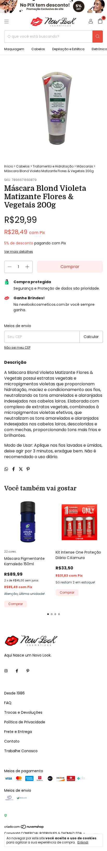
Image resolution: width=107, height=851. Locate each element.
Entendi (82, 842)
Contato (11, 741)
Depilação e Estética (68, 49)
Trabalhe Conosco (21, 750)
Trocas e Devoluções (23, 712)
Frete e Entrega (18, 731)
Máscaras (85, 166)
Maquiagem (14, 49)
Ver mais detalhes (18, 251)
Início (8, 166)
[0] (100, 21)
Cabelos (38, 49)
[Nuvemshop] (24, 828)
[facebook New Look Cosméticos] (17, 671)
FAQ (7, 702)
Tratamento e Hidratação (53, 166)
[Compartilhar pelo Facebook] (14, 469)
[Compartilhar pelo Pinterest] (28, 469)
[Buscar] (97, 36)
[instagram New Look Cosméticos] (6, 671)
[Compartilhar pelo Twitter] (21, 469)
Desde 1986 (14, 693)
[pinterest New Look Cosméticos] (28, 671)
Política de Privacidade (24, 722)
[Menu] (6, 21)
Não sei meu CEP (17, 347)
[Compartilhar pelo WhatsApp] (6, 469)
